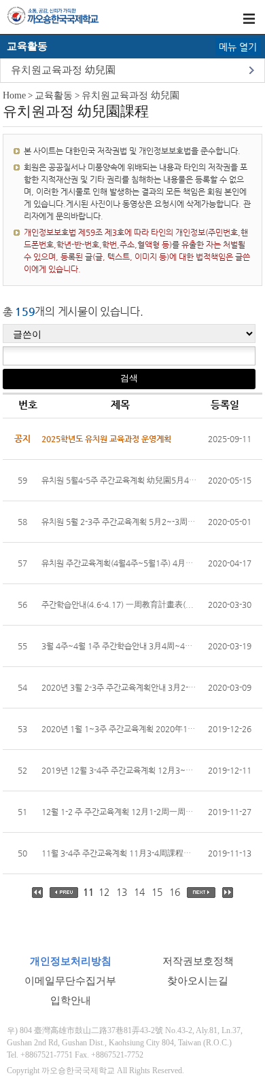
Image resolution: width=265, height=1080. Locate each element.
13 (121, 891)
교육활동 (54, 95)
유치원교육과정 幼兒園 (63, 70)
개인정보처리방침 (70, 961)
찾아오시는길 (197, 980)
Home (14, 95)
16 (174, 891)
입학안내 (70, 1000)
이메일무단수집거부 (70, 980)
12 (104, 891)
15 (157, 891)
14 (139, 891)
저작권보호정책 (198, 961)
